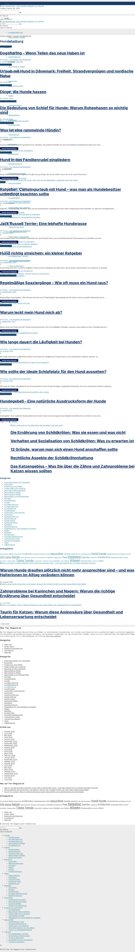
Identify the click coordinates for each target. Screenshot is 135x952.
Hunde (6, 18)
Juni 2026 (8, 733)
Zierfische (95, 561)
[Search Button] (20, 12)
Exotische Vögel (14, 882)
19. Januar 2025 (6, 98)
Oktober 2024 (9, 761)
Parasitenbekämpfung (17, 232)
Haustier (67, 554)
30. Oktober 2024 (7, 203)
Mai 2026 (7, 735)
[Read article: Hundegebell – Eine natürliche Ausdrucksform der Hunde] (67, 392)
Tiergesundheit (11, 561)
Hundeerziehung (7, 123)
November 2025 (10, 743)
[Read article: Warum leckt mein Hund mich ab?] (67, 303)
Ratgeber (74, 557)
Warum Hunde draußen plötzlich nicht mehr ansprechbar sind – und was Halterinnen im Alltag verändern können (67, 572)
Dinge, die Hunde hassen (23, 91)
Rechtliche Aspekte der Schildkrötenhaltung (52, 457)
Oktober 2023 (9, 772)
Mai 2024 (8, 767)
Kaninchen (12, 81)
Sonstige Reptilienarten (13, 537)
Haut (79, 554)
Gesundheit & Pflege (16, 37)
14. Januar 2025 (6, 139)
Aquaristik (8, 484)
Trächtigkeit (45, 561)
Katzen (16, 556)
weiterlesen (9, 149)
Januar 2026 (9, 739)
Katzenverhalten (11, 523)
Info (2, 557)
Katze (8, 557)
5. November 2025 (7, 62)
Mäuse (11, 869)
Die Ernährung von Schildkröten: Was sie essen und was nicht (68, 432)
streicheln (125, 557)
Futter (48, 554)
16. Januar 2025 (6, 119)
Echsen (11, 890)
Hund (94, 553)
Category (9, 36)
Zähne (100, 561)
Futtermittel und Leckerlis (19, 208)
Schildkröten (13, 154)
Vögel (6, 543)
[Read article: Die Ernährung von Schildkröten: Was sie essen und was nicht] (73, 425)
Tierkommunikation (16, 276)
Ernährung (27, 554)
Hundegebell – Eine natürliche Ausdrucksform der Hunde (53, 401)
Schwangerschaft (116, 557)
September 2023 (11, 774)
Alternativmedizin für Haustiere (21, 242)
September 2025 (11, 745)
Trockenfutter (38, 561)
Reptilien (7, 533)
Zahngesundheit (86, 561)
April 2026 (8, 737)
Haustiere (74, 554)
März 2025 (8, 753)
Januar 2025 (9, 757)
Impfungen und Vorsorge (18, 237)
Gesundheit (56, 553)
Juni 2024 (8, 765)
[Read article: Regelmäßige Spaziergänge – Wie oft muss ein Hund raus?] (67, 274)
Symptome (3, 561)
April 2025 (8, 751)
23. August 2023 (6, 351)
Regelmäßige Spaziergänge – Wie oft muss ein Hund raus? (54, 282)
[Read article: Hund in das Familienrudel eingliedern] (67, 151)
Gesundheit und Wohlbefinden (16, 496)
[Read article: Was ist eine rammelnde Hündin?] (67, 121)
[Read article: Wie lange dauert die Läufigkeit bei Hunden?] (67, 333)
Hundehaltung (25, 36)
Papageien (12, 878)
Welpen (66, 561)
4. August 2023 (6, 410)
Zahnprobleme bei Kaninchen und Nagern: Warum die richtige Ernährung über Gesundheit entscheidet (57, 593)
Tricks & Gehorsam (16, 266)
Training (7, 932)
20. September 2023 (8, 262)
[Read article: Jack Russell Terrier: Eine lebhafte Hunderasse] (67, 214)
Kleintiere (8, 525)
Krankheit (50, 557)
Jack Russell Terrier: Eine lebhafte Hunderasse (43, 223)
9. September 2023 (7, 322)
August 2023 (9, 776)
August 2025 (9, 747)
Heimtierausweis (86, 554)
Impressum (9, 650)
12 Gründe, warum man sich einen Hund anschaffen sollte (64, 449)
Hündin (129, 554)
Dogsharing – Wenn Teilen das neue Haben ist (42, 53)
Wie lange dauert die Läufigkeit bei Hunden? (41, 342)
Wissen (75, 560)
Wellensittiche (14, 115)
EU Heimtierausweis (38, 554)
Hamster (7, 498)
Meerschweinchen (15, 86)
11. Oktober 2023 (6, 233)
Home (6, 3)
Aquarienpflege (14, 183)
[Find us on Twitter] (1, 946)
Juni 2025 (8, 749)
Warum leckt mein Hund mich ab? (31, 312)
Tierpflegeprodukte (16, 916)
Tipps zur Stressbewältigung (20, 246)
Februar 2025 (9, 755)
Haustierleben (14, 198)
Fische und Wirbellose (17, 906)
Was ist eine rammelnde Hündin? (30, 130)
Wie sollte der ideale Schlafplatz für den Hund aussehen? (53, 371)
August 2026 (9, 731)
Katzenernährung (15, 62)
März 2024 (8, 769)
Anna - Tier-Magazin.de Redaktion (17, 60)
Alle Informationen (53, 636)
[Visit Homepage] (22, 6)
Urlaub (51, 561)
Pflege (64, 557)
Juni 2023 (8, 780)
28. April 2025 (5, 82)
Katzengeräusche (25, 557)
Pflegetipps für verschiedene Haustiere (24, 217)
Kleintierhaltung (10, 527)
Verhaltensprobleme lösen (19, 936)
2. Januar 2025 (6, 169)
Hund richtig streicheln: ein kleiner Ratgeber (41, 253)
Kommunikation (41, 557)
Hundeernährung (11, 504)
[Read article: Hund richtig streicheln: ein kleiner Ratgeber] (67, 244)
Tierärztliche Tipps (16, 227)
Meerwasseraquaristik (17, 902)
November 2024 (10, 759)
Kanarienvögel (14, 125)
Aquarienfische (4, 554)
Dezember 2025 (10, 741)
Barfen (11, 554)
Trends (28, 560)
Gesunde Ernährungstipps (19, 203)
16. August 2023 (6, 381)
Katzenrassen (9, 521)
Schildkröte (93, 557)
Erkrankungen (18, 554)
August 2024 (9, 763)
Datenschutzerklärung (13, 648)
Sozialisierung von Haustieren (20, 271)
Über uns (8, 644)
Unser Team (9, 646)
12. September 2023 (8, 292)
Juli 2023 (8, 778)
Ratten (11, 96)
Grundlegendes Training (18, 256)
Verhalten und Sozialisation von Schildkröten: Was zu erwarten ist (72, 441)
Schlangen (12, 888)
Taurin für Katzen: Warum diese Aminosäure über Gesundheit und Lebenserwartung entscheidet (44, 792)
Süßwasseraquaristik (17, 900)
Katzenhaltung (14, 57)
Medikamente (58, 557)
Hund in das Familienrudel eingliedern (35, 159)
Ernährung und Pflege (13, 486)
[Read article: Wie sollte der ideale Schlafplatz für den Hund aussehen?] (67, 362)
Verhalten (56, 561)
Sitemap (7, 652)
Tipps (20, 560)
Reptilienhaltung (15, 164)
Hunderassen (9, 511)
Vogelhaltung (13, 135)
